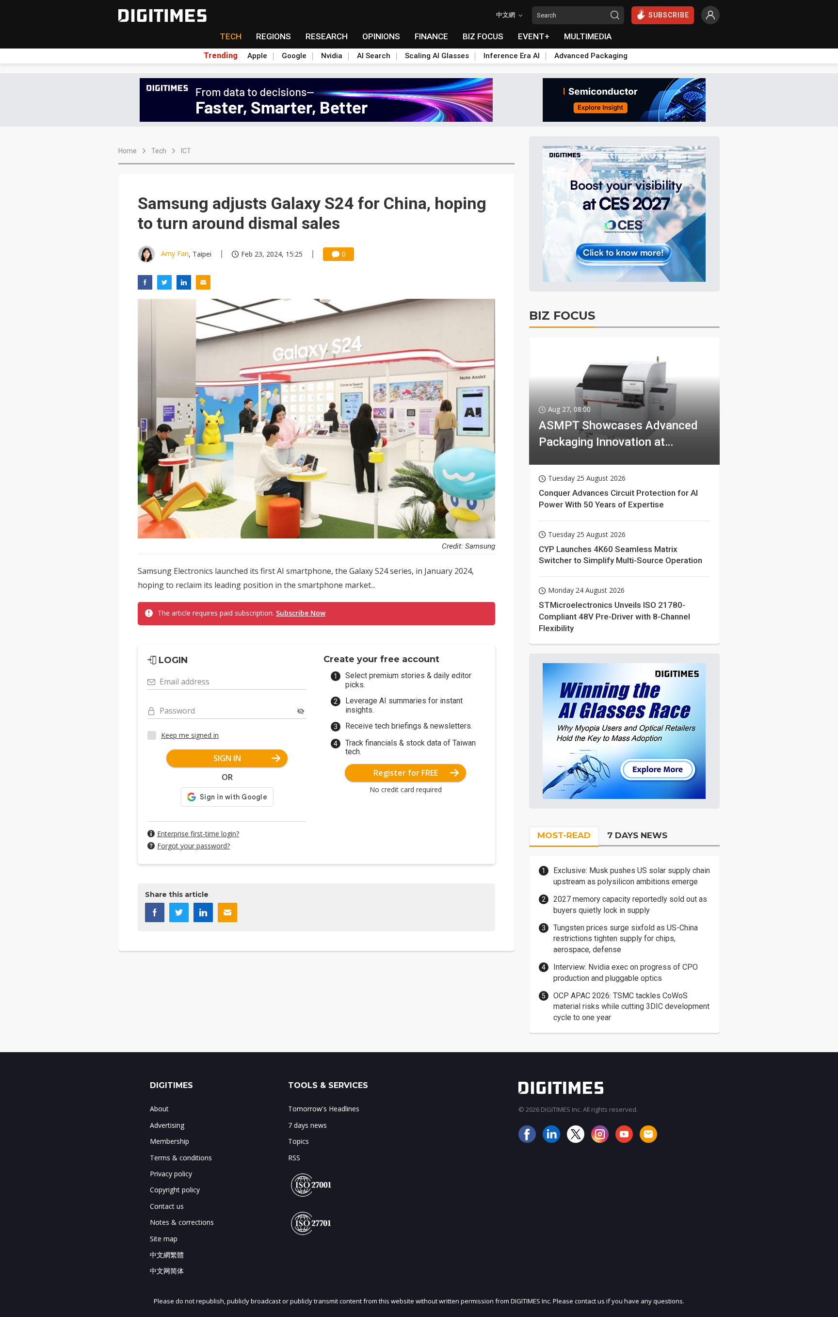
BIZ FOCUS (483, 36)
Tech (158, 151)
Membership (169, 1141)
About (159, 1108)
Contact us (167, 1206)
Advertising (167, 1125)
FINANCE (431, 36)
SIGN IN (227, 758)
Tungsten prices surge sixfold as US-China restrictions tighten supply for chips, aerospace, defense (625, 938)
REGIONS (273, 36)
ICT (186, 151)
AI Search (373, 55)
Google (294, 55)
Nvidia (331, 55)
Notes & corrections (182, 1222)
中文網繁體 (167, 1254)
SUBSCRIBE (668, 15)
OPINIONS (381, 36)
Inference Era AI (511, 55)
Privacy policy (171, 1173)
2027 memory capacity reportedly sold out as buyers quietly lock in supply (630, 904)
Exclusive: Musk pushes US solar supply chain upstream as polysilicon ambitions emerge (631, 876)
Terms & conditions (181, 1157)
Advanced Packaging (591, 55)
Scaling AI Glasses (437, 55)
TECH (231, 36)
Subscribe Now (300, 613)
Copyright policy (175, 1189)
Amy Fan (175, 253)
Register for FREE (405, 772)
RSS (294, 1157)
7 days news (307, 1125)
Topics (298, 1141)
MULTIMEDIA (588, 36)
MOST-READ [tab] (564, 835)
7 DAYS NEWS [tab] (637, 835)
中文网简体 (167, 1270)
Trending (221, 55)
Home (127, 151)
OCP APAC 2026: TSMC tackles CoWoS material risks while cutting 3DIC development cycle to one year (631, 1006)
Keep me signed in (190, 735)
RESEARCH (327, 36)
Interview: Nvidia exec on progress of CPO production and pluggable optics (625, 972)
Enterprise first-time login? (198, 833)
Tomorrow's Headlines (323, 1108)
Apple (257, 55)
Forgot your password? (193, 845)
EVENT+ (533, 36)
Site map (163, 1238)
